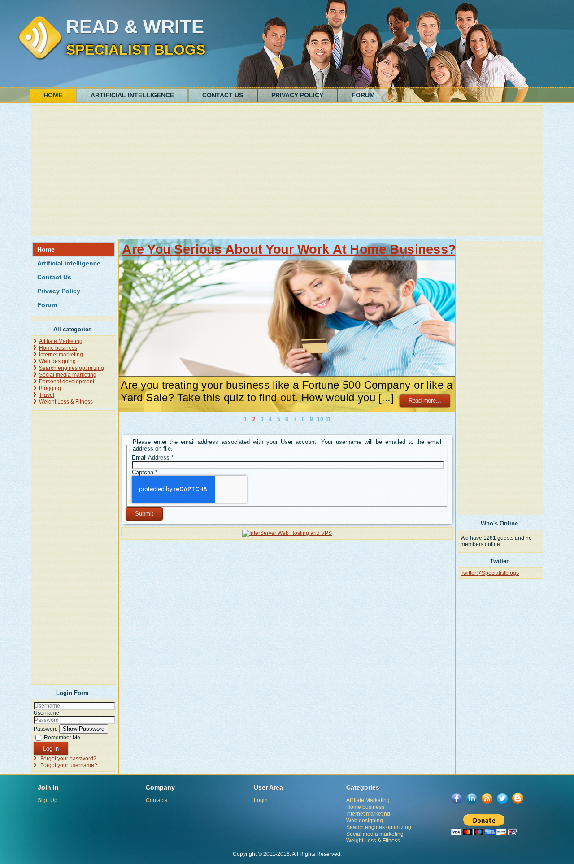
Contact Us (222, 95)
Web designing (57, 361)
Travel (46, 395)
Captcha (144, 472)
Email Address (153, 457)
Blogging (50, 388)
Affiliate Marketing (61, 341)
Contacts (156, 800)
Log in (51, 748)
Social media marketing (67, 375)
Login (261, 800)
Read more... (425, 400)
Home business (58, 348)
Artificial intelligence (132, 95)
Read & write (135, 26)
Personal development (66, 381)
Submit (144, 513)
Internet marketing (61, 355)
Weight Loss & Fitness (66, 402)
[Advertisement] (287, 171)
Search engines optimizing (71, 368)
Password (46, 729)
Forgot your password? (68, 758)
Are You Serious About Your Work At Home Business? (289, 249)
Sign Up (47, 800)
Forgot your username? (68, 765)
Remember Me (62, 737)
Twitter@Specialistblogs (490, 573)
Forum (363, 95)
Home (52, 95)
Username (46, 713)
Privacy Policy (297, 95)
